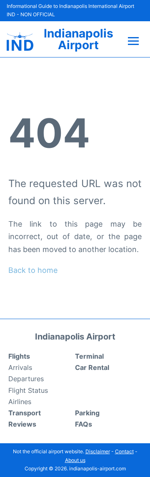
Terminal (89, 356)
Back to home (33, 270)
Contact (124, 451)
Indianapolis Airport (78, 39)
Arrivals (20, 367)
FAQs (83, 424)
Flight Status (28, 390)
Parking (87, 413)
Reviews (22, 424)
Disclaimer (97, 451)
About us (75, 460)
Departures (26, 379)
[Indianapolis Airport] (20, 41)
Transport (24, 413)
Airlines (19, 401)
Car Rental (92, 367)
